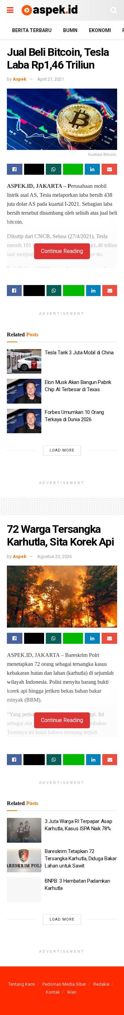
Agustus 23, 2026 (54, 556)
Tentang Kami (21, 984)
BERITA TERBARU (32, 30)
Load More (62, 450)
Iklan (71, 992)
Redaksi (101, 984)
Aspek (19, 79)
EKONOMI (100, 30)
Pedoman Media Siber (64, 984)
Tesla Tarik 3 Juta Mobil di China (79, 352)
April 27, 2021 (50, 79)
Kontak (53, 992)
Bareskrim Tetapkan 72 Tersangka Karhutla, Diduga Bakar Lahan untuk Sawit (80, 858)
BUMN (70, 30)
